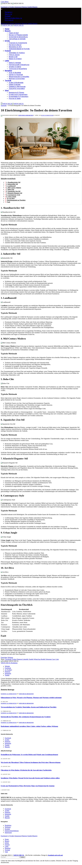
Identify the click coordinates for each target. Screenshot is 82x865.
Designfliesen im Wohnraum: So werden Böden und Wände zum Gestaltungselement (29, 754)
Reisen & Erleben (15, 59)
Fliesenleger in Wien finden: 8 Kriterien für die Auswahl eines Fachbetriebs (26, 770)
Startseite (3, 105)
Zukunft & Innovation (17, 89)
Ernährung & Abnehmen (18, 94)
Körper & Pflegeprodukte (18, 35)
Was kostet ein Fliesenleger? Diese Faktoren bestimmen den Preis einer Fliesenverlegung (30, 762)
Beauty (8, 31)
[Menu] (1, 102)
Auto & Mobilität (15, 73)
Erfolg (7, 41)
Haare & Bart (14, 33)
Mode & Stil (13, 57)
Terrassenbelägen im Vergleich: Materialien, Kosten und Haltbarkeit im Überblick (28, 707)
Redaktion (8, 12)
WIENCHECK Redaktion (25, 115)
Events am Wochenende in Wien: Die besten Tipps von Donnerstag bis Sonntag (27, 786)
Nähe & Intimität (15, 63)
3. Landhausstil (11, 186)
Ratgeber (8, 71)
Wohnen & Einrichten (17, 79)
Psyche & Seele (15, 98)
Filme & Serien (14, 55)
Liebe (7, 61)
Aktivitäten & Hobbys (17, 53)
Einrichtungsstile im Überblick (16, 200)
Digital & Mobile (14, 85)
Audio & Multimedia (16, 83)
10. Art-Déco (11, 198)
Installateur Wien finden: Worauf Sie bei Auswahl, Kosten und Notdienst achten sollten (30, 778)
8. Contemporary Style (13, 195)
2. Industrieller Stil (12, 184)
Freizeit (8, 51)
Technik (8, 81)
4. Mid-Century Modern (13, 187)
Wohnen (10, 657)
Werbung (8, 14)
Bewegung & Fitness (16, 92)
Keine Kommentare (47, 115)
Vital (6, 90)
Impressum (9, 20)
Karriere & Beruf (15, 45)
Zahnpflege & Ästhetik (17, 39)
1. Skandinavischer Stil (13, 182)
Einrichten (4, 657)
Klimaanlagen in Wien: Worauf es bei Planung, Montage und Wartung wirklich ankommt (31, 697)
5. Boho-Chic (10, 189)
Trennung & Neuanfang (18, 69)
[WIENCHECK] (12, 25)
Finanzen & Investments (18, 43)
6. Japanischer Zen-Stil (13, 191)
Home (7, 29)
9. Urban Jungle (11, 196)
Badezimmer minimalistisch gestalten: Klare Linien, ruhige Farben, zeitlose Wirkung (29, 726)
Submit (22, 857)
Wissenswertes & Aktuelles (19, 77)
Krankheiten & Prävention (18, 96)
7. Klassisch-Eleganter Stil (14, 193)
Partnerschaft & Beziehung (19, 65)
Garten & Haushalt (16, 75)
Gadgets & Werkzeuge (17, 87)
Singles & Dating (15, 67)
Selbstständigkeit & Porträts (19, 49)
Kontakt (8, 16)
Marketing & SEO (15, 47)
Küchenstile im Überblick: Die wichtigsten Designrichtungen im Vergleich (25, 717)
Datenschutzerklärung (13, 18)
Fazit (8, 202)
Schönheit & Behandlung (18, 37)
